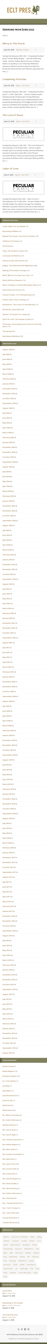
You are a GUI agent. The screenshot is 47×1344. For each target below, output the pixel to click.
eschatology (8, 1249)
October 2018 (8, 809)
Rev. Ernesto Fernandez (12, 1154)
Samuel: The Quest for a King (15, 314)
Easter (34, 1245)
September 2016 (9, 931)
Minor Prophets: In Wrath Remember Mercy (20, 285)
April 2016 (6, 955)
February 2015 (8, 1023)
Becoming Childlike (10, 231)
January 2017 (8, 911)
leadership (13, 1257)
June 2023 (6, 535)
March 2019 (7, 784)
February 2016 (8, 965)
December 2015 (9, 975)
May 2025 (6, 423)
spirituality (24, 1268)
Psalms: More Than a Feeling (14, 300)
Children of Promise (11, 241)
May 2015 (6, 1009)
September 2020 (9, 696)
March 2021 (7, 667)
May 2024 (6, 481)
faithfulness (28, 1249)
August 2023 (7, 525)
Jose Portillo (8, 1100)
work (5, 1276)
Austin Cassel (8, 1066)
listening (35, 1257)
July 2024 (6, 471)
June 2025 (6, 418)
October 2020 (8, 691)
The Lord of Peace (13, 115)
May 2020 (6, 716)
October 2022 (8, 574)
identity (28, 1253)
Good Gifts (7, 1291)
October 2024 (8, 457)
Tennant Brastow (10, 1222)
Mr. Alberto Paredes (11, 1115)
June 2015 (6, 1004)
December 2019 (9, 740)
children (7, 1241)
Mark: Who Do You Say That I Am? (16, 275)
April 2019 (6, 779)
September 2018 (9, 813)
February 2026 (8, 379)
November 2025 (9, 393)
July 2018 (6, 823)
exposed (18, 1249)
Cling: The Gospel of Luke (13, 251)
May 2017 (6, 892)
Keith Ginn (7, 1105)
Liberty (22, 1257)
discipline (26, 1245)
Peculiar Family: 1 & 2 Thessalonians (17, 295)
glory (5, 1253)
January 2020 (8, 735)
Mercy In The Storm (14, 43)
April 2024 (6, 486)
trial (31, 1268)
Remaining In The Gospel (13, 1303)
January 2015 (8, 1028)
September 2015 (9, 989)
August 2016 (7, 936)
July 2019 (6, 765)
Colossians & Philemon (12, 256)
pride (15, 1264)
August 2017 (7, 877)
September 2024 (9, 462)
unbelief (13, 1272)
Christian (15, 1241)
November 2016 (9, 921)
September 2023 (9, 520)
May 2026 (6, 364)
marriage (12, 1261)
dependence (15, 1245)
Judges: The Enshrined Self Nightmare (18, 265)
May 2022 (6, 598)
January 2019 (8, 794)
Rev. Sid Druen (8, 1198)
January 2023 (8, 559)
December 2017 (9, 857)
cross (39, 1241)
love (5, 1261)
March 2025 (7, 432)
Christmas (7, 246)
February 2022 (8, 613)
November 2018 (9, 804)
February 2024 (8, 496)
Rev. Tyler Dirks (24, 85)
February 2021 (8, 672)
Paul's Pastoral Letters (12, 290)
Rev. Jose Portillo (10, 1169)
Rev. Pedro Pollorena (11, 1193)
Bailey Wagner (23, 50)
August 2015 (7, 994)
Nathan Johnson (9, 1125)
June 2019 (6, 770)
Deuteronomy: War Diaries (13, 261)
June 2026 (6, 359)
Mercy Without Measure (12, 280)
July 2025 (6, 413)
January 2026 (8, 384)
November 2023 (9, 511)
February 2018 (8, 848)
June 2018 (6, 828)
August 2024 (7, 467)
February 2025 (8, 437)
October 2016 (8, 926)
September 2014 (9, 1048)
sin (16, 1268)
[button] (23, 134)
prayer (31, 1261)
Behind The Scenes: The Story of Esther (19, 236)
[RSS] (19, 1329)
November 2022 (9, 569)
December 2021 (9, 623)
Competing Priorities (14, 79)
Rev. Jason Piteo (9, 1164)
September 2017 (9, 872)
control (31, 1241)
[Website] (28, 1329)
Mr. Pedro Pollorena (11, 1120)
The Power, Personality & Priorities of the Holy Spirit (22, 325)
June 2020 (6, 711)
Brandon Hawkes (10, 1076)
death (6, 1245)
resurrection (8, 1268)
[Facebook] (25, 1329)
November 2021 (9, 628)
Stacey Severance (10, 1218)
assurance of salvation (19, 1237)
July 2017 (6, 882)
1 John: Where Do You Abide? (14, 226)
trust (37, 1268)
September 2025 (9, 403)
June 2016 (6, 945)
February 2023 (8, 555)
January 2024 (8, 501)
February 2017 (8, 906)
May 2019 (6, 774)
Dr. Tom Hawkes (9, 1081)
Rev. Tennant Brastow (12, 1203)
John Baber (7, 1091)
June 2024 (6, 476)
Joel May (6, 1086)
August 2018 (7, 818)
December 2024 (9, 447)
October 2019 (8, 750)
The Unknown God (10, 1315)
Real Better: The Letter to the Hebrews (19, 304)
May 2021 (6, 657)
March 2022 (7, 608)
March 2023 (7, 550)
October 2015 (8, 984)
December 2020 (9, 682)
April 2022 (6, 603)
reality (22, 1264)
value (35, 1272)
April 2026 (6, 369)
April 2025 (6, 428)
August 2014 (7, 1053)
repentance (31, 1264)
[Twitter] (22, 1329)
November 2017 (9, 862)
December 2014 (9, 1033)
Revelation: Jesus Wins (12, 309)
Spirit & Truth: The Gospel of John (17, 319)
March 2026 (7, 374)
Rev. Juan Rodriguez (11, 1178)
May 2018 (6, 833)
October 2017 (8, 867)
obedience (22, 1261)
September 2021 (9, 638)
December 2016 (9, 916)
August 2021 (7, 643)
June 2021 (6, 652)
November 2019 (9, 745)
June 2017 (6, 887)
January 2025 (8, 442)
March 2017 (7, 901)
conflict (24, 1241)
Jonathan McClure (10, 1095)
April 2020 (6, 721)
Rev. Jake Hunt (8, 1159)
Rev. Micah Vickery (10, 1188)
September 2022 (9, 579)
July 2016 (6, 940)
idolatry (36, 1253)
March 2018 (7, 843)
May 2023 (6, 540)
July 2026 (6, 354)
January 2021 (8, 677)
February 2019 (8, 789)
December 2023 (9, 506)
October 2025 (8, 398)
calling (39, 1237)
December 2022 (9, 564)
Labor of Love (10, 168)
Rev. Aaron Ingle (9, 1135)
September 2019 (9, 755)
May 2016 (6, 950)
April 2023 (6, 545)
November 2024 (9, 452)
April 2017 (6, 896)
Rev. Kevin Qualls (9, 1183)
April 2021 (6, 662)
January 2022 (8, 618)
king (5, 1257)
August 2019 (7, 760)
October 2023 (8, 516)
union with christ (25, 1272)
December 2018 (9, 799)
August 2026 (7, 349)
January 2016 (8, 970)
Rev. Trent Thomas (10, 1208)
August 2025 (7, 408)
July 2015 (6, 999)
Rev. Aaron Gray (9, 1130)
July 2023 (6, 530)
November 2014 (9, 1038)
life (28, 1257)
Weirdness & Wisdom (11, 336)
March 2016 (7, 960)
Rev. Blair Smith (9, 1149)
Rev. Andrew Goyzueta (12, 1139)
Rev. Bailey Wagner (10, 1144)
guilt (11, 1253)
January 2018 (8, 852)
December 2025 (9, 389)
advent (6, 1237)
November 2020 (9, 686)
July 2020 (6, 706)
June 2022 (6, 594)
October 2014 (8, 1043)
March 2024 (7, 491)
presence (7, 1264)
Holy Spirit (19, 1253)
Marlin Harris (8, 1110)
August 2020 (7, 701)
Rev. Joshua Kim (9, 1174)
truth (5, 1272)
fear (37, 1249)
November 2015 (9, 979)
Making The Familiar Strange (14, 270)
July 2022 (6, 589)
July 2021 (6, 647)
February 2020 (8, 730)
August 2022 (7, 584)
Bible (32, 1237)
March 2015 (7, 1019)
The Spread (7, 331)
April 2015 (6, 1014)
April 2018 (6, 838)
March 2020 (7, 725)
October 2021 (8, 633)
